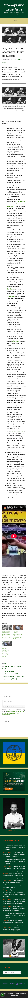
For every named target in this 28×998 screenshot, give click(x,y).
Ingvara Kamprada (17, 431)
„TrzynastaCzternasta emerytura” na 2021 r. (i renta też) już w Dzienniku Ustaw (6, 634)
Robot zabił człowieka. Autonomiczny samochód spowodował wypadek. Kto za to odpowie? (7, 651)
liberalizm (12, 666)
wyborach (11, 296)
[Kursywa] (6, 706)
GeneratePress (14, 995)
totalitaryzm (5, 669)
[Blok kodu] (17, 706)
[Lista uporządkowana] (11, 706)
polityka (18, 666)
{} (20, 706)
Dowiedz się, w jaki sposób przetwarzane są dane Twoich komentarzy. (13, 713)
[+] (22, 706)
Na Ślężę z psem (9, 671)
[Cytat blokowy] (15, 706)
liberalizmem (11, 289)
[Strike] (9, 706)
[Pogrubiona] (4, 706)
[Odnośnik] (19, 706)
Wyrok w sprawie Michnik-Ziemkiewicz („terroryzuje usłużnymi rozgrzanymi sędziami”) (13, 676)
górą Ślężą (15, 341)
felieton (6, 664)
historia (6, 666)
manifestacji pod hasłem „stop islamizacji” (16, 204)
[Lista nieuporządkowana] (13, 706)
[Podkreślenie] (7, 706)
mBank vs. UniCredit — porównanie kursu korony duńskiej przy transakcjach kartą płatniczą (14, 869)
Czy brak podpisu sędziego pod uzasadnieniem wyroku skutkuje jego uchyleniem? (14, 847)
